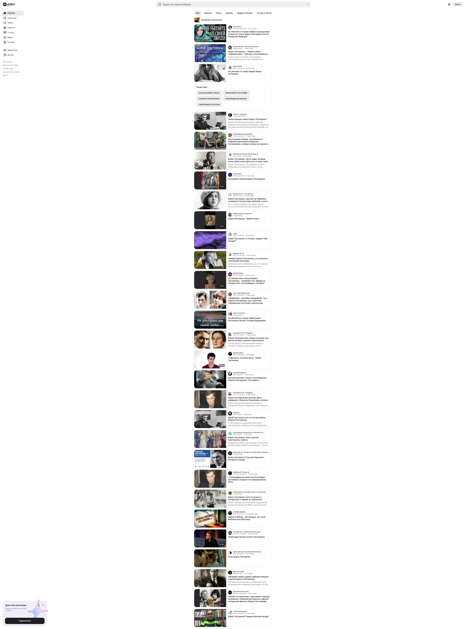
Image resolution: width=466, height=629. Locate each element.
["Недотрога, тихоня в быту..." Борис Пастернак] (210, 359)
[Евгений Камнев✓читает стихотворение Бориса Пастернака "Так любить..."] (210, 379)
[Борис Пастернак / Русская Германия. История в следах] (210, 459)
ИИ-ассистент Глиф (10, 65)
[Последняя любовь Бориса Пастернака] (210, 180)
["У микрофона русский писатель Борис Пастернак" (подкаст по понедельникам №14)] (210, 479)
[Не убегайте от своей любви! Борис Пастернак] (210, 73)
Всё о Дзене (7, 62)
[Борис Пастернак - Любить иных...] (210, 220)
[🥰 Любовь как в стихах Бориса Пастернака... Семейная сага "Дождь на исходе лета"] (210, 280)
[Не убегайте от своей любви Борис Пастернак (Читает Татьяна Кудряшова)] (210, 320)
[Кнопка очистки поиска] (308, 4)
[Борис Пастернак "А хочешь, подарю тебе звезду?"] (210, 240)
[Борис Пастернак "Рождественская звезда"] (210, 618)
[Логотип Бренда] (5, 4)
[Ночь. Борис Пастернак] (210, 558)
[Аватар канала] (230, 28)
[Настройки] (449, 4)
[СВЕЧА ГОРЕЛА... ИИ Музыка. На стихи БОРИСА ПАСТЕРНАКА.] (210, 519)
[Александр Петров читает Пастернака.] (210, 538)
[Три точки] (269, 27)
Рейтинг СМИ (8, 68)
